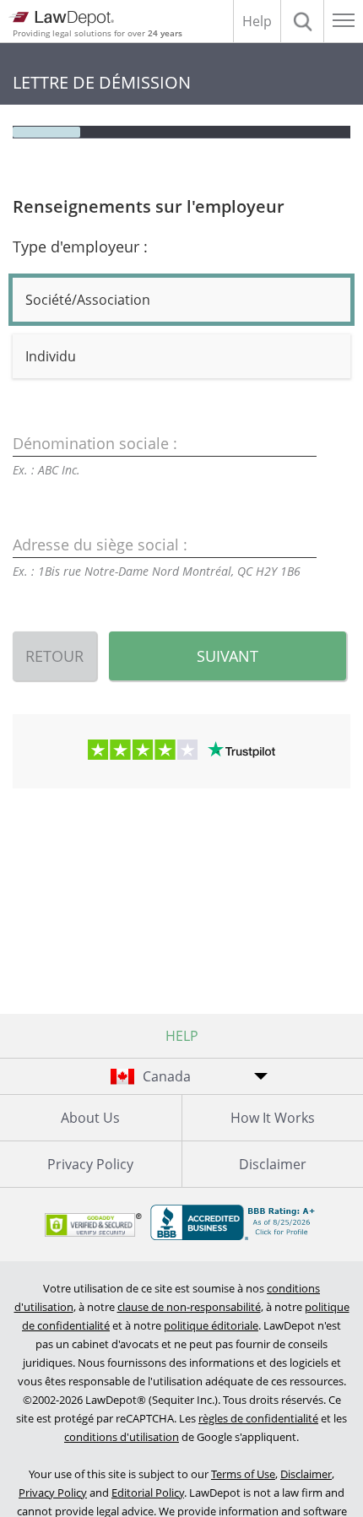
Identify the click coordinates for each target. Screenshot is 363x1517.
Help (257, 21)
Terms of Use (243, 1474)
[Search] (302, 21)
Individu (50, 356)
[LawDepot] (61, 18)
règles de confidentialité (258, 1418)
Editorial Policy (147, 1492)
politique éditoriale (211, 1325)
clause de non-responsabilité (189, 1306)
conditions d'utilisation (121, 1436)
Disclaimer (306, 1474)
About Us (90, 1117)
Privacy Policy (90, 1164)
